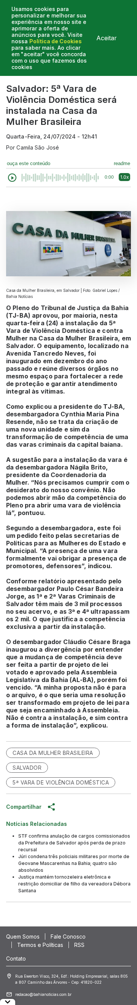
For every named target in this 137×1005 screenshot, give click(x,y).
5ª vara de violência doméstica (61, 782)
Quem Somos (23, 936)
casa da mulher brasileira (53, 753)
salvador (27, 767)
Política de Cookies (55, 41)
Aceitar (106, 38)
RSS (79, 945)
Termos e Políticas (40, 945)
